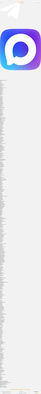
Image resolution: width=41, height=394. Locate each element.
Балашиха (1, 91)
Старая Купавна (2, 314)
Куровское (1, 207)
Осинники (1, 268)
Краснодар (1, 196)
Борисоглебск (2, 102)
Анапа (1, 79)
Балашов (1, 92)
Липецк (1, 215)
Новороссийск (2, 250)
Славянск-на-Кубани (3, 307)
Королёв (1, 191)
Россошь (1, 287)
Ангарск (1, 80)
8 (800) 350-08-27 (36, 1)
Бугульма (1, 106)
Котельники (2, 193)
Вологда (1, 120)
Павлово (1, 270)
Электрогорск (2, 363)
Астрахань (1, 87)
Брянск (1, 105)
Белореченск (2, 97)
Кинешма (1, 180)
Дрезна (1, 144)
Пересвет (1, 273)
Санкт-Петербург (2, 295)
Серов (1, 304)
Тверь (1, 323)
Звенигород (2, 157)
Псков (1, 280)
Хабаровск (1, 341)
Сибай (1, 306)
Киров (1, 182)
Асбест (1, 87)
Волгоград (1, 117)
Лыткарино (1, 220)
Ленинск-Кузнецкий (3, 211)
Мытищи (1, 235)
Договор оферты (2, 378)
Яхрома (1, 372)
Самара (1, 295)
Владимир (1, 116)
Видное (1, 114)
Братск (1, 104)
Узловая (1, 333)
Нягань (1, 258)
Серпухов (1, 305)
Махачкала (1, 224)
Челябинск (1, 348)
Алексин (1, 78)
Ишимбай (1, 167)
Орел (1, 265)
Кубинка (1, 203)
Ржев (1, 286)
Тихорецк (1, 325)
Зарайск (1, 155)
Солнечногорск (2, 310)
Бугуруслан (1, 107)
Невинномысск (2, 241)
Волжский (1, 119)
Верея (1, 112)
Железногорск (2, 152)
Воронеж (1, 123)
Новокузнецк (2, 248)
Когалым (1, 188)
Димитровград (2, 141)
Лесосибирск (2, 213)
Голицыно (1, 133)
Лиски (1, 216)
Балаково (1, 90)
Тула (0, 330)
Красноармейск (2, 194)
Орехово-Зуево (2, 266)
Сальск (1, 294)
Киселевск (1, 183)
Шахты (1, 358)
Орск (0, 267)
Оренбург (1, 266)
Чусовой (1, 355)
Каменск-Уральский (3, 172)
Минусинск (1, 228)
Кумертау (1, 205)
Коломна (1, 188)
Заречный (1, 156)
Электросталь (2, 364)
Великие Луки (2, 110)
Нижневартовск (2, 244)
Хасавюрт (1, 343)
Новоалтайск (2, 247)
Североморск (2, 302)
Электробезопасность (3, 376)
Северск (1, 303)
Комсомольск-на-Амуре (3, 189)
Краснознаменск (2, 197)
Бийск (1, 99)
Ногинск (1, 256)
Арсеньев (1, 84)
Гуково (1, 136)
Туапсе (1, 329)
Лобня (1, 217)
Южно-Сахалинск (2, 367)
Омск (1, 264)
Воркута (1, 122)
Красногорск (2, 195)
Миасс (1, 226)
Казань (1, 170)
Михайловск (2, 229)
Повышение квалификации (4, 375)
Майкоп (1, 223)
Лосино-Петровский (3, 217)
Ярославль (1, 370)
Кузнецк (1, 204)
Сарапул (1, 297)
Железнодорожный (3, 153)
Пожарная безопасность (3, 377)
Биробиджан (2, 100)
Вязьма (1, 128)
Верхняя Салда (2, 113)
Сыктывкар (1, 318)
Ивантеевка (2, 162)
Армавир (1, 84)
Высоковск (1, 127)
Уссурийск (1, 336)
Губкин (1, 135)
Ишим (1, 166)
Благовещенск (2, 101)
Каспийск (1, 176)
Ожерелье (1, 261)
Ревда (1, 284)
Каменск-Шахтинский (3, 173)
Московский (2, 233)
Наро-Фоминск (2, 240)
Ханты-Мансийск (2, 342)
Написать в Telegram (23, 386)
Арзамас (1, 83)
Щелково (1, 361)
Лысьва (1, 219)
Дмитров (1, 142)
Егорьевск (1, 147)
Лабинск (1, 210)
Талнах (1, 321)
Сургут (1, 317)
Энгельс (1, 366)
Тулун (1, 331)
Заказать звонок (37, 2)
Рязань (1, 292)
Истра (1, 165)
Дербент (1, 139)
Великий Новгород (3, 111)
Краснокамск (2, 199)
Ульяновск (1, 335)
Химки (1, 344)
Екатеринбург (2, 148)
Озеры (1, 263)
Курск (1, 208)
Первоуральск (2, 272)
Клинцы (1, 186)
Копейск (1, 190)
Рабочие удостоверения (3, 374)
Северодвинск (2, 301)
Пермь (1, 274)
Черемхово (1, 349)
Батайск (1, 93)
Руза (0, 290)
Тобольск (1, 326)
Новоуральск (2, 252)
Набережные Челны (3, 237)
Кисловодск (2, 184)
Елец (0, 150)
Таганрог (1, 320)
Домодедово (2, 143)
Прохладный (2, 279)
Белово (1, 95)
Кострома (1, 192)
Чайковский (2, 346)
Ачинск (1, 88)
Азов (0, 76)
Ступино (1, 316)
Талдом (1, 321)
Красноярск (1, 200)
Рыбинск (1, 291)
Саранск (1, 296)
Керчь (1, 178)
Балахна (1, 90)
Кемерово (1, 177)
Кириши (1, 181)
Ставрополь (1, 313)
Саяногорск (1, 299)
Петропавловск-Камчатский (4, 275)
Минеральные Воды (3, 227)
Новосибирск (2, 251)
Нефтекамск (2, 243)
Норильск (1, 257)
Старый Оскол (2, 315)
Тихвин (1, 324)
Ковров (1, 187)
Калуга (1, 171)
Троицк (1, 328)
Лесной (1, 212)
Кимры (1, 179)
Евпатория (1, 146)
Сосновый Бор (2, 311)
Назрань (1, 238)
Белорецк (1, 96)
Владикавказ (2, 116)
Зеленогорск (2, 158)
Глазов (1, 132)
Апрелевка (1, 82)
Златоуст (1, 160)
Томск (1, 327)
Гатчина (1, 130)
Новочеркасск (2, 254)
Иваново (1, 162)
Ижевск (1, 163)
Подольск (1, 276)
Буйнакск (1, 109)
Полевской (1, 277)
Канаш (1, 174)
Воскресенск (2, 124)
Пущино (1, 281)
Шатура (1, 357)
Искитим (1, 165)
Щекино (1, 360)
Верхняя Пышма (2, 113)
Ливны (1, 214)
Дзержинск (1, 139)
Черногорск (1, 352)
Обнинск (1, 260)
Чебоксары (1, 347)
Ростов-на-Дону (2, 288)
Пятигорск (1, 282)
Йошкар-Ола (2, 168)
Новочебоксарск (2, 253)
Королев (1, 191)
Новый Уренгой (2, 255)
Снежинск (1, 309)
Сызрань (1, 318)
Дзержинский (2, 140)
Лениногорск (2, 211)
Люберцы (1, 220)
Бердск (1, 98)
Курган (1, 206)
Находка (1, 240)
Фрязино (1, 340)
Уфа (0, 338)
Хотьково (1, 344)
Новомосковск (2, 249)
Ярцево (1, 371)
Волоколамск (2, 121)
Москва (1, 232)
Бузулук (1, 108)
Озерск (1, 262)
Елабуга (1, 149)
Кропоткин (1, 201)
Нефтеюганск (2, 243)
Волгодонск (2, 118)
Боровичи (1, 103)
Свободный (2, 300)
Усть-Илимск (2, 337)
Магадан (1, 222)
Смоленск (1, 308)
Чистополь (1, 353)
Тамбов (1, 322)
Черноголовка (2, 351)
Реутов (1, 285)
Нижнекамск (2, 245)
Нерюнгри (1, 242)
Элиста (1, 365)
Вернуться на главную (3, 380)
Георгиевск (1, 131)
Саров (1, 298)
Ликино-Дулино (2, 214)
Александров (2, 77)
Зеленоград (2, 159)
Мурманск (1, 234)
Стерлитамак (2, 315)
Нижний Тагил (2, 246)
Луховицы (1, 218)
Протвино (1, 278)
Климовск (1, 185)
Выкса (1, 126)
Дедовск (1, 138)
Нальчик (1, 239)
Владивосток (2, 115)
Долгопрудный (2, 142)
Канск (1, 175)
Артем (1, 85)
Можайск (1, 231)
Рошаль (1, 289)
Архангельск (2, 86)
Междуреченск (2, 225)
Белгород (1, 94)
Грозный (1, 134)
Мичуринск (1, 230)
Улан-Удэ (1, 334)
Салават (1, 293)
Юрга (1, 368)
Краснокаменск (2, 198)
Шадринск (1, 356)
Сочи (1, 312)
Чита (0, 354)
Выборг (1, 125)
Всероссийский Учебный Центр (21, 2)
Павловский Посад (3, 271)
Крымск (1, 202)
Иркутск (1, 164)
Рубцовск (1, 289)
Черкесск (1, 350)
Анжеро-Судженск (3, 81)
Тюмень (1, 332)
